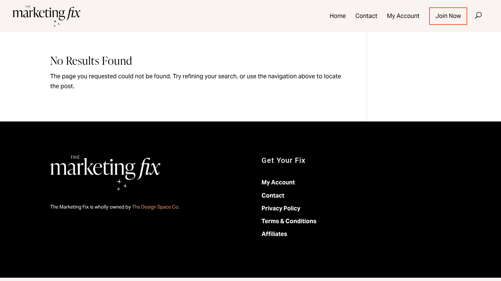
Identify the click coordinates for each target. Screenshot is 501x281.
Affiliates (274, 234)
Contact (366, 16)
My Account (403, 16)
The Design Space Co (155, 207)
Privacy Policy (281, 208)
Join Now (448, 16)
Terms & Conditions (289, 221)
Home (338, 16)
